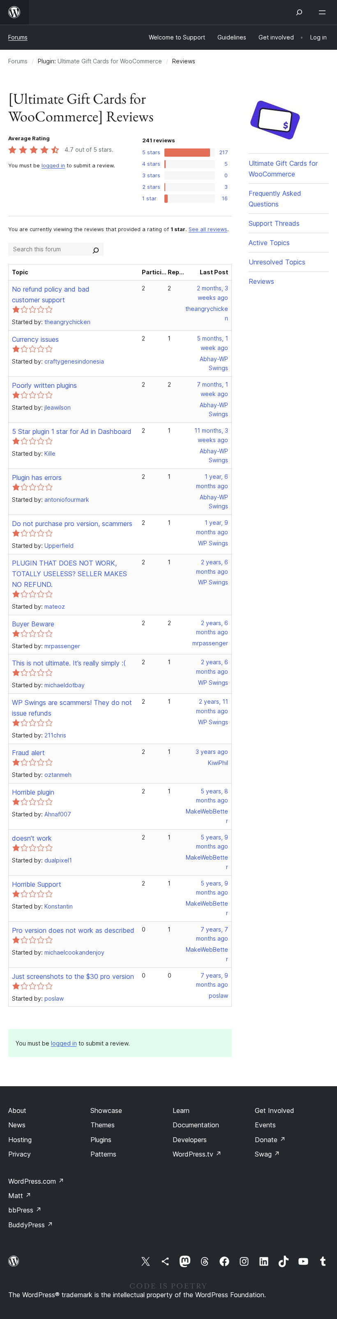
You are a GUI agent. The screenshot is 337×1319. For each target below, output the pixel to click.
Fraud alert (28, 753)
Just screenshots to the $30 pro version (73, 976)
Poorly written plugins (44, 385)
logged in (53, 165)
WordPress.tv (197, 1154)
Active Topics (269, 243)
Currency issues (35, 339)
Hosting (20, 1140)
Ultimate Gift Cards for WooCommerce (110, 61)
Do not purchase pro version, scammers (72, 523)
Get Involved (274, 1110)
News (16, 1125)
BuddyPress (30, 1225)
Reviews (261, 281)
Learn (181, 1110)
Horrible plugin (33, 792)
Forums (18, 37)
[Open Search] (299, 12)
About (17, 1110)
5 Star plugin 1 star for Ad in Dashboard (72, 431)
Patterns (103, 1154)
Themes (102, 1125)
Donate (270, 1140)
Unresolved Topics (277, 262)
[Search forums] (96, 249)
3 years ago (212, 751)
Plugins (100, 1140)
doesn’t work (32, 838)
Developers (190, 1140)
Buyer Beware (33, 624)
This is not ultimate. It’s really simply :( (69, 663)
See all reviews (208, 229)
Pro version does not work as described (73, 930)
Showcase (106, 1110)
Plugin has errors (37, 477)
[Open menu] (324, 12)
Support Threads (274, 223)
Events (265, 1125)
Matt (19, 1196)
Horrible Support (36, 884)
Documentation (196, 1125)
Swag (267, 1154)
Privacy (19, 1154)
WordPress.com (36, 1181)
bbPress (25, 1210)
